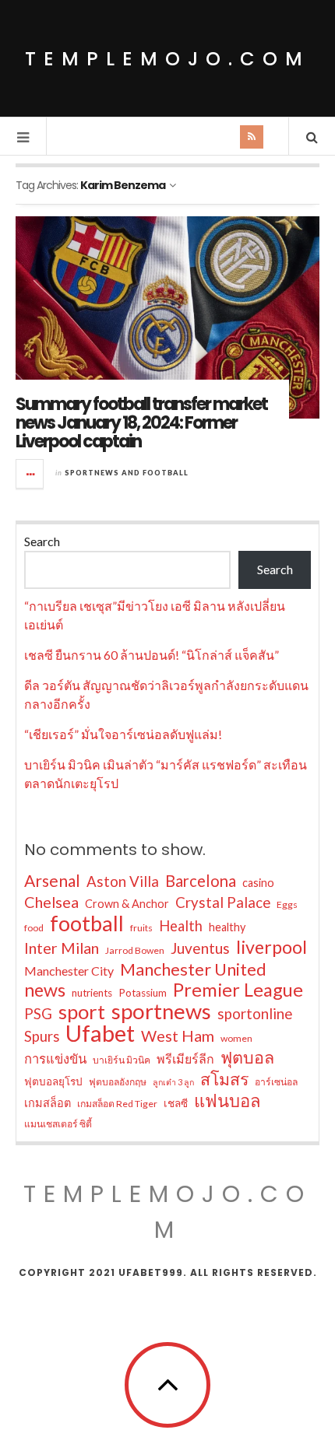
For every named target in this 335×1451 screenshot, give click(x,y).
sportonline (254, 1013)
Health (181, 925)
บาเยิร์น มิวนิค (121, 1060)
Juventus (200, 948)
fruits (141, 928)
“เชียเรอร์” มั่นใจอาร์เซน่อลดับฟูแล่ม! (123, 734)
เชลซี (176, 1103)
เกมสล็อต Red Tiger (117, 1103)
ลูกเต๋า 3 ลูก (173, 1082)
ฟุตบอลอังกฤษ (117, 1082)
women (236, 1038)
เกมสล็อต (47, 1102)
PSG (38, 1013)
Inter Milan (61, 947)
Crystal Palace (222, 902)
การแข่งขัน (55, 1059)
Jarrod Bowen (134, 950)
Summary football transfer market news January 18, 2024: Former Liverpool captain (141, 423)
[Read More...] (30, 474)
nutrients (92, 993)
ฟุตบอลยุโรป (53, 1081)
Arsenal (52, 880)
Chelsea (51, 901)
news (44, 989)
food (34, 928)
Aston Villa (122, 881)
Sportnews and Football (127, 472)
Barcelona (200, 880)
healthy (227, 927)
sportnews (161, 1011)
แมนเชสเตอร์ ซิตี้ (58, 1124)
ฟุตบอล (247, 1057)
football (87, 923)
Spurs (41, 1036)
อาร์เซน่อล (276, 1082)
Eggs (287, 904)
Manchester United (193, 969)
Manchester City (69, 970)
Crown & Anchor (127, 903)
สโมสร (224, 1079)
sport (81, 1011)
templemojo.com (167, 59)
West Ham (177, 1035)
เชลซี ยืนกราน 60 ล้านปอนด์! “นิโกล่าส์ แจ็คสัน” (151, 654)
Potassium (142, 993)
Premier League (238, 989)
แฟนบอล (227, 1101)
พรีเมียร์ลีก (185, 1058)
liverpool (271, 947)
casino (258, 882)
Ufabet (100, 1033)
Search (42, 541)
